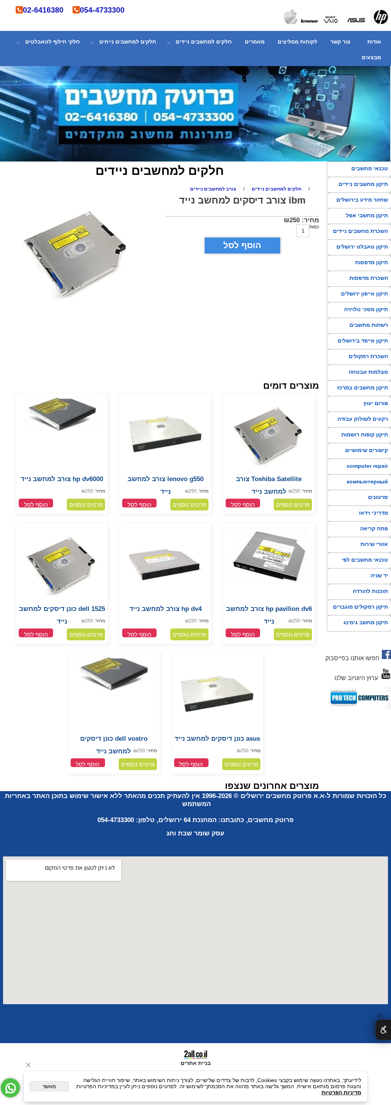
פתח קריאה (374, 528)
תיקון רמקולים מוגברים (360, 607)
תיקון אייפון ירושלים (364, 294)
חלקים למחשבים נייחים (127, 42)
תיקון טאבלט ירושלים (362, 247)
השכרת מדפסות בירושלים (368, 285)
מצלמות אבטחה (368, 372)
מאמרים (255, 42)
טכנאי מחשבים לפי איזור (365, 567)
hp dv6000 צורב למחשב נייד (62, 479)
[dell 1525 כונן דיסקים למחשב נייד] (62, 601)
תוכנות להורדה (370, 591)
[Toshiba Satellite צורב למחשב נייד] (269, 471)
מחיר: (309, 220)
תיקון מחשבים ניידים (363, 184)
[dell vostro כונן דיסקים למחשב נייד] (114, 690)
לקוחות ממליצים (297, 42)
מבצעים (371, 57)
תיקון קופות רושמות (364, 434)
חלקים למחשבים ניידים (204, 42)
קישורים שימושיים (366, 450)
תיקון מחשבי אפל (367, 215)
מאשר (49, 1086)
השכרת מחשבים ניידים (360, 231)
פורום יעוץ (376, 403)
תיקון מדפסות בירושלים (371, 269)
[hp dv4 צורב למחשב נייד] (165, 601)
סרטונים (378, 497)
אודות (374, 42)
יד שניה (379, 575)
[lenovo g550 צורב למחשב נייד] (165, 470)
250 (294, 220)
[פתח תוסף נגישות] (383, 1029)
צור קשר (340, 42)
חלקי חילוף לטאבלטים (52, 42)
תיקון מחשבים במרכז (362, 387)
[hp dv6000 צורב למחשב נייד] (62, 430)
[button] (243, 503)
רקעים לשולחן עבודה (363, 419)
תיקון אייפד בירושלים (363, 341)
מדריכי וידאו (373, 513)
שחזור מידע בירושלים (362, 200)
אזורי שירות (374, 544)
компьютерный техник (367, 488)
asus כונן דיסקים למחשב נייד (217, 738)
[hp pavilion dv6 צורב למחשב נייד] (269, 582)
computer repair (367, 466)
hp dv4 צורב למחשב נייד (165, 608)
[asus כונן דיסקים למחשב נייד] (217, 730)
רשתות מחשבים (368, 325)
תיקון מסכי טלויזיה (366, 309)
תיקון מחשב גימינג (365, 622)
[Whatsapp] (10, 1088)
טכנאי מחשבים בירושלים (369, 175)
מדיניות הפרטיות (341, 1092)
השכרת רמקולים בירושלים (368, 363)
